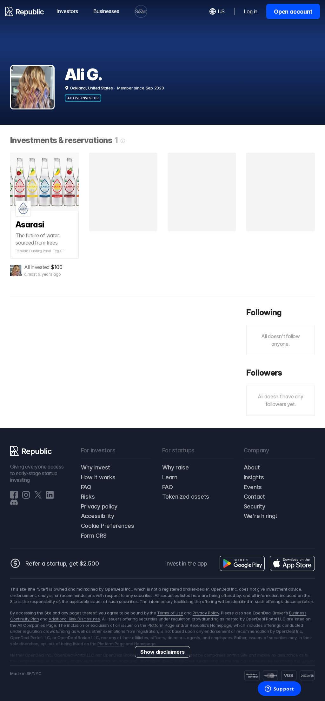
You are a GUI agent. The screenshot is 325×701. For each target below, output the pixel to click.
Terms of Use (170, 612)
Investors (67, 11)
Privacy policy (99, 506)
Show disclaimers (162, 652)
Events (253, 487)
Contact (254, 496)
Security (254, 506)
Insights (254, 477)
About (252, 467)
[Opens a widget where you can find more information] (279, 689)
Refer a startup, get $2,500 (62, 563)
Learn (169, 477)
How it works (98, 477)
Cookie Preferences (107, 525)
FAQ (86, 487)
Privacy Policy (206, 612)
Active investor (83, 98)
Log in (250, 11)
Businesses (106, 11)
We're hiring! (260, 516)
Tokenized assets (185, 496)
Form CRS (94, 535)
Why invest (95, 467)
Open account (293, 11)
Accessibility (97, 516)
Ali (27, 267)
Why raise (175, 467)
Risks (88, 496)
